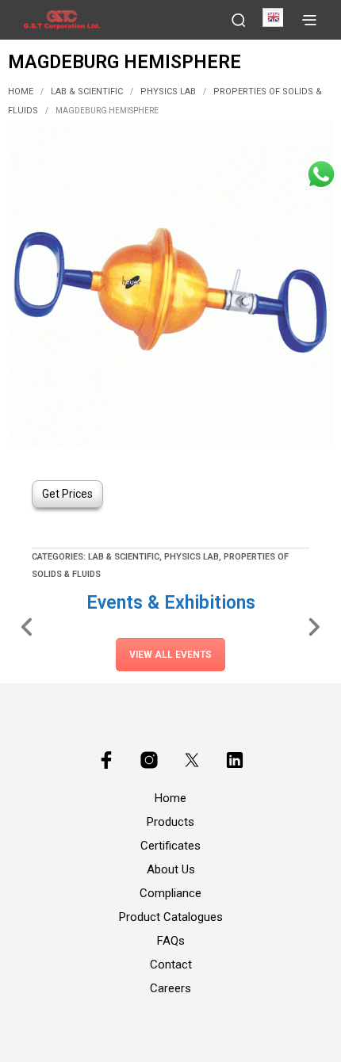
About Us (171, 869)
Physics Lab (168, 91)
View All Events (170, 654)
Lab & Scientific (87, 91)
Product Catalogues (171, 917)
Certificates (170, 846)
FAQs (171, 941)
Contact (171, 964)
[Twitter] (191, 760)
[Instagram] (149, 760)
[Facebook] (106, 760)
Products (170, 822)
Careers (170, 988)
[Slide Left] (27, 626)
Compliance (170, 893)
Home (20, 91)
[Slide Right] (313, 626)
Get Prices (67, 493)
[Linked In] (234, 760)
